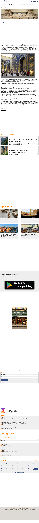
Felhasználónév (3, 374)
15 (28, 465)
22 (28, 467)
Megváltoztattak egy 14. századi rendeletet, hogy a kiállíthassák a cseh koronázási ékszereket (9, 235)
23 (33, 467)
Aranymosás (4, 450)
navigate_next (38, 439)
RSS (27, 509)
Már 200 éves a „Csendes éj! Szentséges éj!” (9, 427)
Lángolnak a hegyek (5, 424)
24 (1, 468)
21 (22, 467)
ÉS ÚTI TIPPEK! (4, 434)
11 (6, 465)
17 (1, 467)
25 (6, 468)
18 (6, 467)
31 (1, 470)
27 (17, 468)
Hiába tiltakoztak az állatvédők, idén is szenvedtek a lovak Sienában (28, 219)
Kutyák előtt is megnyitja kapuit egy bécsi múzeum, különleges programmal (8, 219)
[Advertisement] (19, 33)
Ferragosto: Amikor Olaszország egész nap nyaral (10, 421)
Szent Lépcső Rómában (6, 449)
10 (1, 465)
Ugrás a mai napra (19, 472)
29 (28, 468)
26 (12, 468)
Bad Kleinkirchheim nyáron (6, 455)
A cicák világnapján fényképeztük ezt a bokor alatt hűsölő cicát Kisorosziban (14, 423)
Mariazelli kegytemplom (6, 444)
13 (17, 465)
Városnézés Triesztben (5, 446)
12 (12, 465)
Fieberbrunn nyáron (5, 452)
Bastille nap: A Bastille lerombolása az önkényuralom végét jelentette (13, 422)
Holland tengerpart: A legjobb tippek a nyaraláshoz (10, 451)
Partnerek (17, 509)
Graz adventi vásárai (5, 425)
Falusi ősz (3, 417)
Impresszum (6, 509)
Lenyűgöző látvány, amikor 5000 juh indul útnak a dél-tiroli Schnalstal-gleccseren (14, 419)
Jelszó (1, 376)
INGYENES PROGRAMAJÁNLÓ (7, 433)
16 (33, 465)
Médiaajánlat (23, 509)
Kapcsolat (12, 509)
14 (22, 465)
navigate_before (1, 460)
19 (12, 467)
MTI (35, 7)
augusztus (4, 460)
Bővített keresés (3, 440)
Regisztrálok (2, 382)
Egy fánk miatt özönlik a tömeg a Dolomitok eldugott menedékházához (29, 235)
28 (22, 468)
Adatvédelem (32, 509)
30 (33, 468)
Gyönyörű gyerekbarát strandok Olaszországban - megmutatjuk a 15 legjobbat (14, 418)
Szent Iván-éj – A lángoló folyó (7, 428)
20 (17, 467)
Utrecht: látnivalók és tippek (6, 445)
